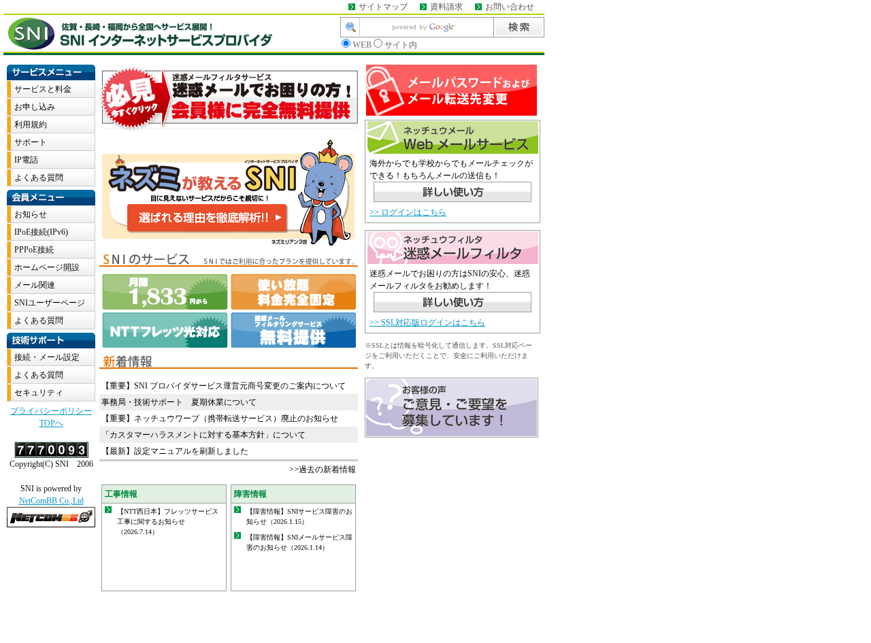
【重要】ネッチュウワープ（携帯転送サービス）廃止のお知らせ (219, 418)
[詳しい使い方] (452, 194)
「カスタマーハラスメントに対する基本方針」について (203, 435)
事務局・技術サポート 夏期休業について (179, 402)
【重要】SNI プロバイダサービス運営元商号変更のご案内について (223, 386)
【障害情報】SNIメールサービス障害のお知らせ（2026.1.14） (299, 542)
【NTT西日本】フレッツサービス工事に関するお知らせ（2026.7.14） (167, 521)
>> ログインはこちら (407, 212)
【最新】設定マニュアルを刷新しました (174, 451)
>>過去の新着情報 (322, 469)
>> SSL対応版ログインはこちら (427, 322)
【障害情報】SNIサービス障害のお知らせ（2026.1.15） (299, 516)
